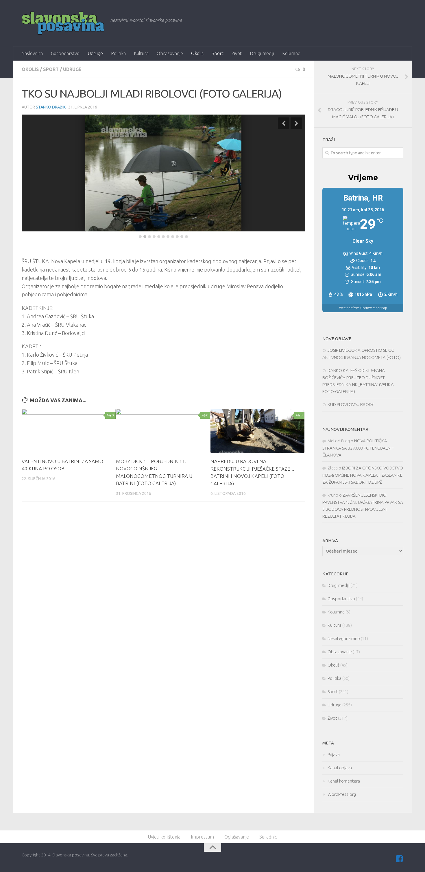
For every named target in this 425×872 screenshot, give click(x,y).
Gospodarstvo (65, 53)
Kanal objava (340, 767)
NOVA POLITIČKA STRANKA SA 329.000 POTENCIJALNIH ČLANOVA (358, 447)
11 (186, 236)
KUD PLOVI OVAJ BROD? (350, 404)
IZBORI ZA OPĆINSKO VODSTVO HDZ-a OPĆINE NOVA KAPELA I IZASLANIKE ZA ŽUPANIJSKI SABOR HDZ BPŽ (362, 474)
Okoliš (197, 53)
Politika (118, 53)
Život (237, 53)
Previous (283, 123)
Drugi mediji (262, 53)
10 (181, 236)
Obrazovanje (170, 53)
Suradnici (268, 836)
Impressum (202, 836)
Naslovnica (32, 53)
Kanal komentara (344, 781)
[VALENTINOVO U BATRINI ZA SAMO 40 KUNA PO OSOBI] (69, 431)
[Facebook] (399, 859)
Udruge (95, 53)
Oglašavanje (236, 836)
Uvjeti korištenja (164, 836)
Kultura (141, 53)
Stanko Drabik (51, 107)
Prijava (334, 754)
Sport (217, 53)
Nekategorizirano (344, 638)
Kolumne (291, 53)
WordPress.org (342, 794)
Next (296, 123)
